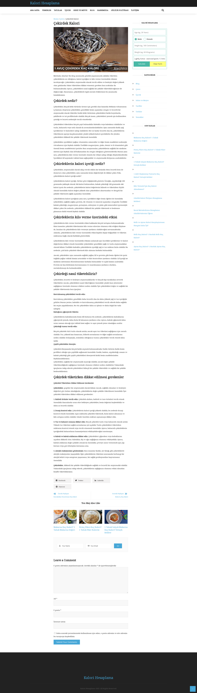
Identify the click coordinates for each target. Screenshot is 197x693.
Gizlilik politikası (119, 10)
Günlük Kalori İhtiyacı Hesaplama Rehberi (148, 199)
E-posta (57, 610)
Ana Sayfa (34, 10)
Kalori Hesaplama (45, 3)
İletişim (135, 10)
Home (56, 19)
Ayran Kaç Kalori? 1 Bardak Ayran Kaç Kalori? (149, 248)
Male (140, 39)
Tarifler (139, 106)
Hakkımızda (102, 10)
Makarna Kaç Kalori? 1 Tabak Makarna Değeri (64, 528)
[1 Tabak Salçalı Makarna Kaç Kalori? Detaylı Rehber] (116, 517)
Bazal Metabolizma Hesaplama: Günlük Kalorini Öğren (147, 211)
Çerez (62, 19)
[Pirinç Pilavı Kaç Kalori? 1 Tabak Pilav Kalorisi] (90, 517)
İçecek (68, 10)
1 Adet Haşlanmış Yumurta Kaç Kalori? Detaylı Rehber (147, 175)
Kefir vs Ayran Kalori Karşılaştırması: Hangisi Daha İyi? (149, 224)
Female (150, 39)
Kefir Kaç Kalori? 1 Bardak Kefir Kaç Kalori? (148, 236)
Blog (92, 10)
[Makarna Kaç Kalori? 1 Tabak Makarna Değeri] (65, 517)
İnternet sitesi (59, 622)
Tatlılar (58, 10)
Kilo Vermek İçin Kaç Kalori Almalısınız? (145, 187)
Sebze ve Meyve (80, 10)
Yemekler (46, 10)
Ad (55, 598)
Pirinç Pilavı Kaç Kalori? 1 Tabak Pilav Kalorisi (90, 528)
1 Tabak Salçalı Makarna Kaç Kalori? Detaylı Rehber (116, 530)
